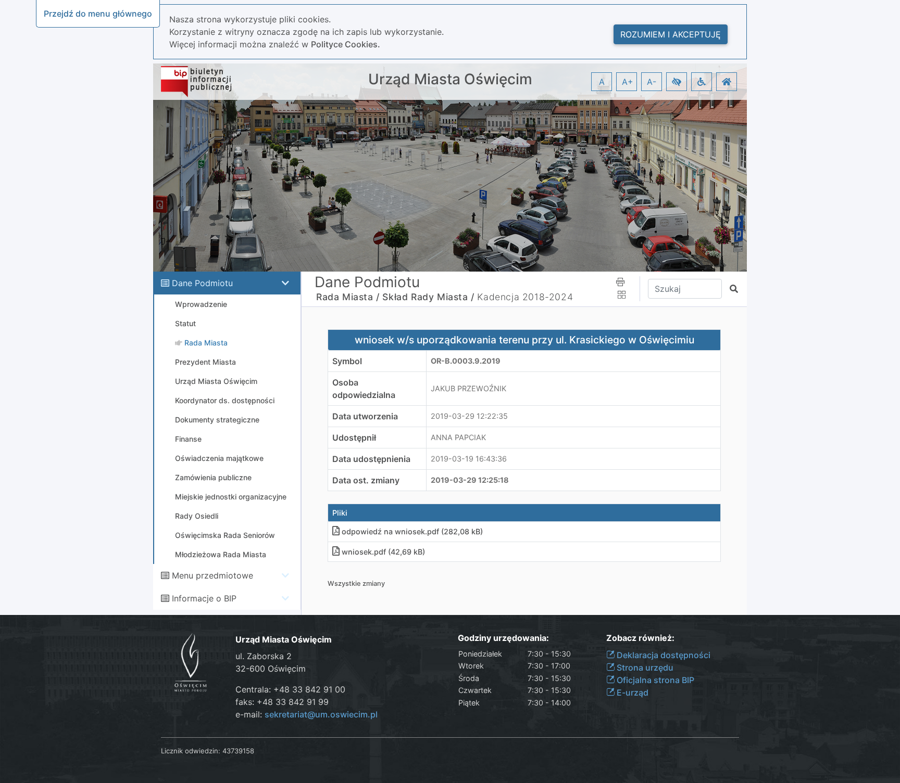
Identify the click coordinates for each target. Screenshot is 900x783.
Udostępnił (354, 437)
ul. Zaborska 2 (263, 656)
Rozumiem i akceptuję (670, 34)
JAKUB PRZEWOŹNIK (468, 388)
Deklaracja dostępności (662, 655)
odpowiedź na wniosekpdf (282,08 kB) (412, 531)
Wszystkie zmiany (356, 583)
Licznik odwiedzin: (190, 751)
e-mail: (306, 714)
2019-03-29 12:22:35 (469, 416)
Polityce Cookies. (345, 44)
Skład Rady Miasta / (428, 296)
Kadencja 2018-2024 (525, 296)
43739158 (238, 751)
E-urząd (631, 692)
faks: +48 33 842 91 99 (282, 702)
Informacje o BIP (204, 598)
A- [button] (651, 81)
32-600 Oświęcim (270, 668)
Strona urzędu (644, 667)
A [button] (602, 81)
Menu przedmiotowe (212, 575)
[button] (676, 81)
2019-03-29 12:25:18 (470, 480)
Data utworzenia (365, 416)
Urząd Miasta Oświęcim (450, 79)
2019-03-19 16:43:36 (469, 458)
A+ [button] (627, 81)
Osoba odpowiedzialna (363, 388)
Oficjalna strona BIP (654, 680)
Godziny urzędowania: (503, 638)
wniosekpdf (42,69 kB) (383, 551)
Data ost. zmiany (365, 480)
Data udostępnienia (371, 459)
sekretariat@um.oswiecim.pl (321, 714)
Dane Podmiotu (202, 283)
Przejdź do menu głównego (98, 13)
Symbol (347, 361)
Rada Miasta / (348, 296)
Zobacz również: (640, 638)
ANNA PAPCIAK (458, 437)
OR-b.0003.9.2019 (466, 360)
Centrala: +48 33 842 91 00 (290, 689)
